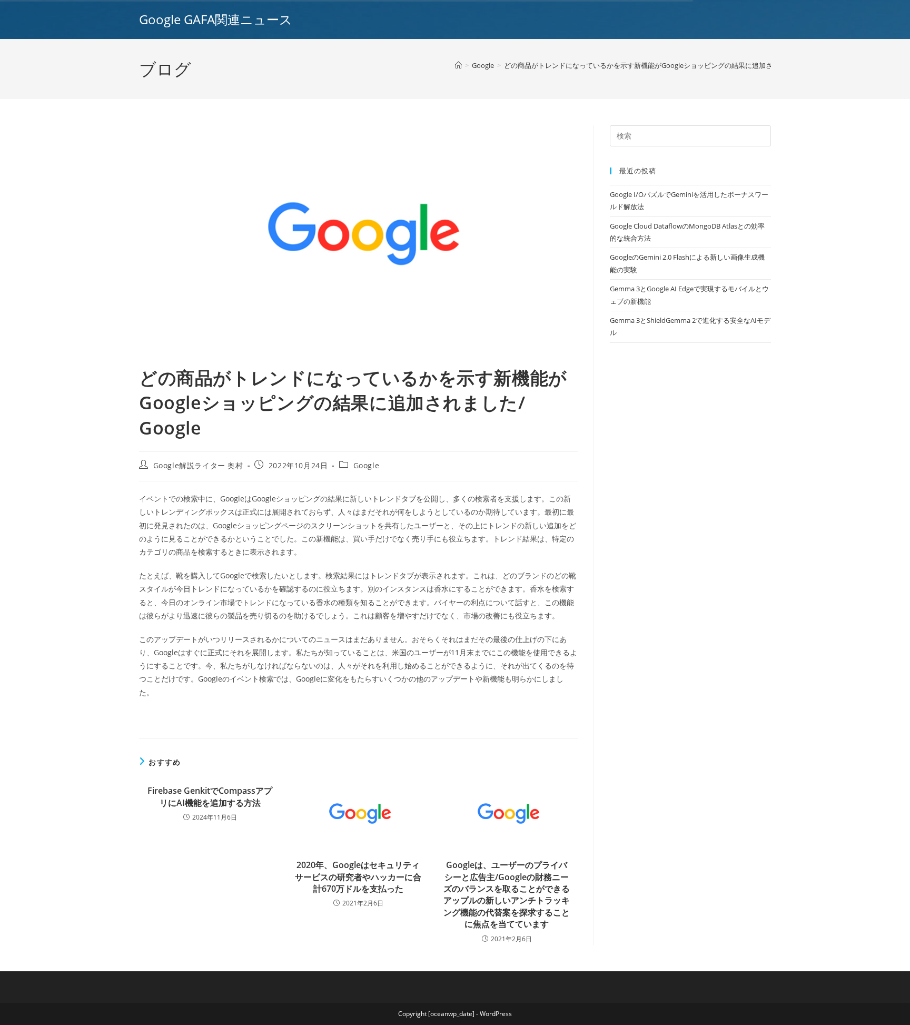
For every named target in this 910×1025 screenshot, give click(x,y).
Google (366, 465)
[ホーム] (458, 65)
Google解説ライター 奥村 (198, 465)
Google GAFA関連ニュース (215, 19)
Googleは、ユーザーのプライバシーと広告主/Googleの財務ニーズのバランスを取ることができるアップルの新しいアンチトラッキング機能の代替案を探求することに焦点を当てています (506, 894)
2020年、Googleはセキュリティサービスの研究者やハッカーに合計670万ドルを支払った (358, 876)
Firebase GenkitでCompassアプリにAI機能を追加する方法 (209, 796)
